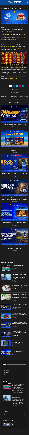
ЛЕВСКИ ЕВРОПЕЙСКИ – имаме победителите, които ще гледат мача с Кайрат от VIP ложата (19, 333)
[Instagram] (12, 424)
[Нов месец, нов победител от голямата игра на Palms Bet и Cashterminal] (14, 163)
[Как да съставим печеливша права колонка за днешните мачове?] (6, 288)
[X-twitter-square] (8, 424)
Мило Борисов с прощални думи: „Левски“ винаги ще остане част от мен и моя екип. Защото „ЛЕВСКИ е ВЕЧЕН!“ (19, 277)
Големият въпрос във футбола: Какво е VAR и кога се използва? (19, 342)
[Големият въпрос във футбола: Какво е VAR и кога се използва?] (6, 343)
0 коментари (21, 392)
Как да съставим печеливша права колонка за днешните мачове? (19, 287)
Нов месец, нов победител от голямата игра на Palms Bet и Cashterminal (20, 324)
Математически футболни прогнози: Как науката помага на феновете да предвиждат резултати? (20, 296)
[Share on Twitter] (17, 86)
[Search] (27, 2)
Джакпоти (10, 7)
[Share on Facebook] (14, 86)
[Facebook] (4, 424)
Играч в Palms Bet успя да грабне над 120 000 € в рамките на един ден (19, 351)
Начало (3, 7)
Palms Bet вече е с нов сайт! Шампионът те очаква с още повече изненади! (19, 306)
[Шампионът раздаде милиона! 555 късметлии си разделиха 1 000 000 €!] (14, 236)
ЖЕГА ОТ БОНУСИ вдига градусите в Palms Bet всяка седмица (19, 315)
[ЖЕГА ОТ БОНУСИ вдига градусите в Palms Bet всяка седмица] (14, 138)
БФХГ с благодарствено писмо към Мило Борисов (18, 266)
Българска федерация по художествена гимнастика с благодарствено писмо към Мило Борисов (19, 387)
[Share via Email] (23, 86)
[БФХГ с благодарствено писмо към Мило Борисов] (6, 268)
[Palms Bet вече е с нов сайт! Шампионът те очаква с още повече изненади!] (14, 114)
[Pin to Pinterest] (20, 86)
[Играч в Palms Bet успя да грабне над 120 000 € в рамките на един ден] (14, 212)
